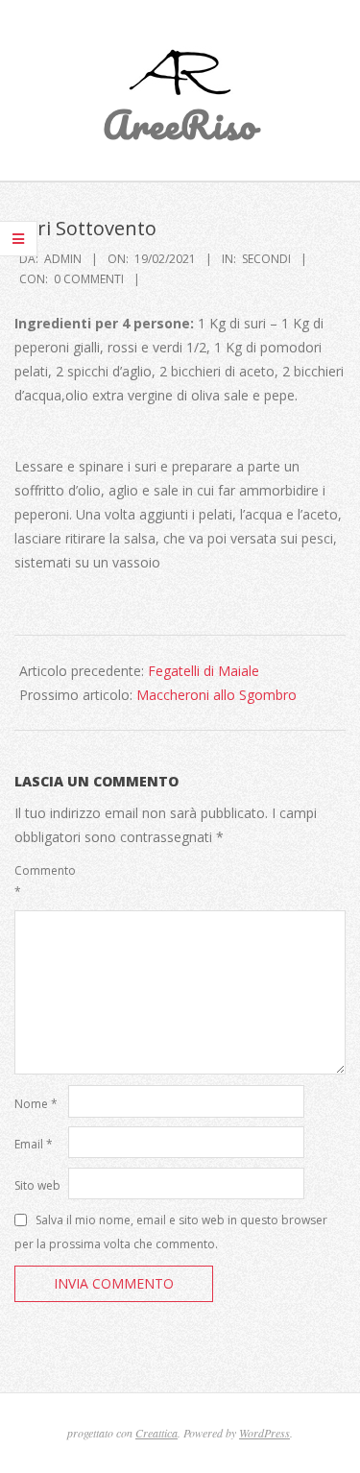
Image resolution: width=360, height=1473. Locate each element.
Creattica (156, 1432)
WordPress (264, 1432)
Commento (39, 881)
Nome (36, 1104)
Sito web (37, 1185)
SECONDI (266, 259)
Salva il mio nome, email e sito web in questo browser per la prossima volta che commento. (170, 1231)
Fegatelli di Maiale (203, 671)
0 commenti (89, 279)
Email (33, 1144)
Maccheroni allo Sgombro (216, 695)
